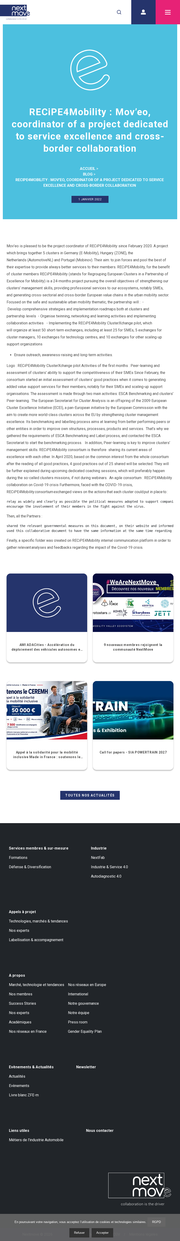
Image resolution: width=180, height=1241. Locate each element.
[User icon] (143, 12)
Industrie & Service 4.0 (109, 867)
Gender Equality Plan (85, 1031)
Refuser (79, 1232)
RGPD (156, 1222)
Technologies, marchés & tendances (38, 921)
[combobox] (119, 12)
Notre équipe (78, 1013)
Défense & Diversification (30, 867)
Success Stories (22, 1003)
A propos (17, 975)
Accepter (102, 1232)
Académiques (20, 1022)
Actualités (17, 1076)
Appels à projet (22, 912)
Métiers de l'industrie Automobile (36, 1140)
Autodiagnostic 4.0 (106, 876)
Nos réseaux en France (28, 1031)
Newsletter (86, 1067)
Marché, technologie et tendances (36, 985)
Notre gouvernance (83, 1003)
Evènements (19, 1085)
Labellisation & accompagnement (36, 940)
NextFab (98, 857)
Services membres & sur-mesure (38, 848)
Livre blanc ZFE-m (24, 1095)
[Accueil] (15, 12)
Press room (77, 1022)
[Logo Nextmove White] (139, 1189)
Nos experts (19, 930)
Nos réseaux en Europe (87, 985)
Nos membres (20, 994)
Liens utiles (19, 1130)
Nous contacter (100, 1130)
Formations (18, 857)
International (78, 994)
